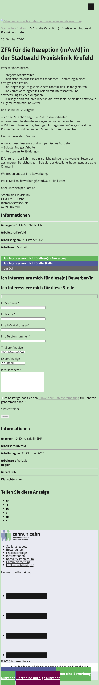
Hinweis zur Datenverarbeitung (59, 398)
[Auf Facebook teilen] (7, 500)
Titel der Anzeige (12, 347)
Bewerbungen (15, 549)
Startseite (7, 28)
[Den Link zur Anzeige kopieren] (7, 521)
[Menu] (91, 6)
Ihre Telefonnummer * (15, 336)
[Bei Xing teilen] (7, 504)
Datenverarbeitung (18, 562)
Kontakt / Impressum (20, 558)
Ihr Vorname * (10, 303)
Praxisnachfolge (16, 552)
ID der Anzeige (10, 358)
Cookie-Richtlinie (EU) (20, 565)
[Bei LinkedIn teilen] (7, 508)
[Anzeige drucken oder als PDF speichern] (7, 513)
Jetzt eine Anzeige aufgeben (38, 677)
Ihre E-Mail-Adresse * (15, 325)
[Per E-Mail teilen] (7, 517)
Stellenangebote (16, 546)
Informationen (15, 555)
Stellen (21, 28)
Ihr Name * (8, 314)
